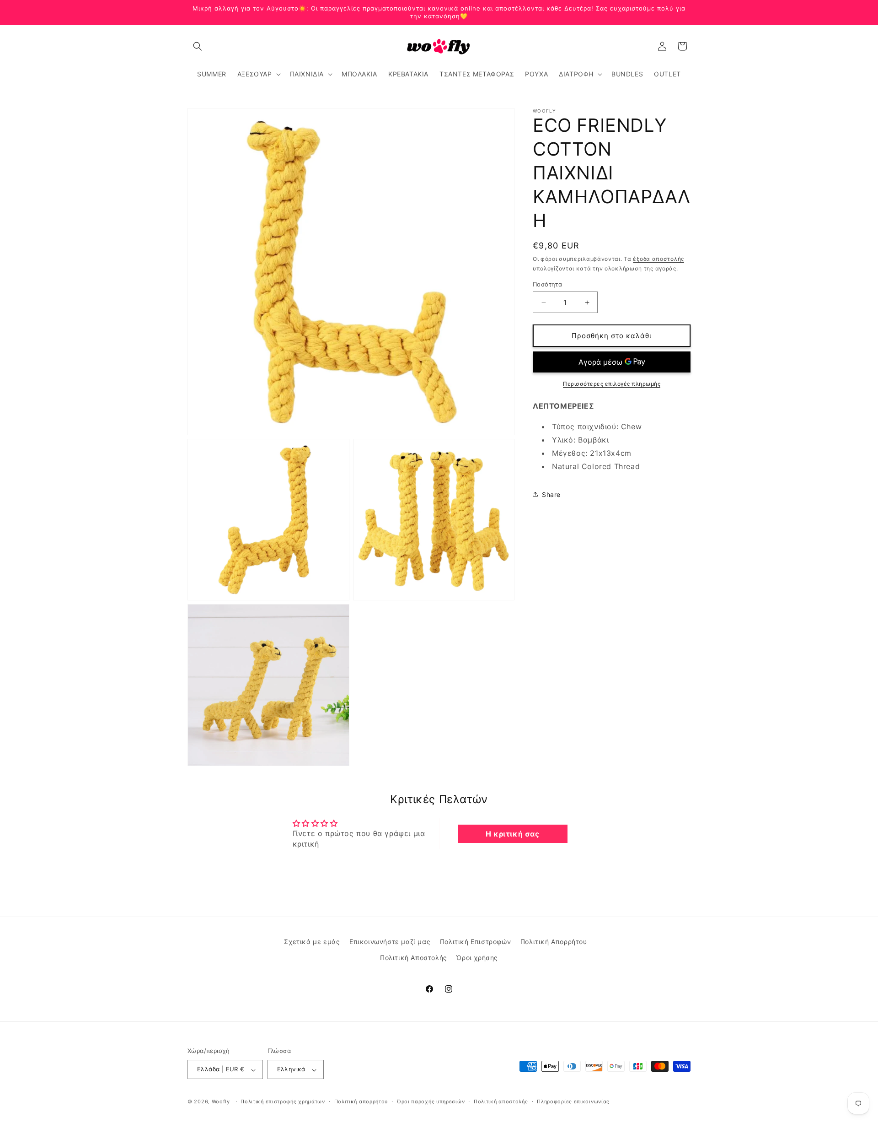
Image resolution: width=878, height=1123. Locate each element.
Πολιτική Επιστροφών (475, 941)
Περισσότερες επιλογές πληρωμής (611, 383)
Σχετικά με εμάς (312, 941)
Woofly (221, 1102)
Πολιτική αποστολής (501, 1101)
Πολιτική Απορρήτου (553, 941)
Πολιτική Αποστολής (413, 957)
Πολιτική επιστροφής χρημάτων (283, 1101)
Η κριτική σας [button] (513, 833)
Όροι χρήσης (477, 957)
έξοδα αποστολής (658, 258)
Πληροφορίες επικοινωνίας (573, 1101)
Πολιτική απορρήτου (361, 1101)
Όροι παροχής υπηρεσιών (431, 1101)
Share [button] (551, 494)
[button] (197, 46)
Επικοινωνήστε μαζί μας (389, 941)
